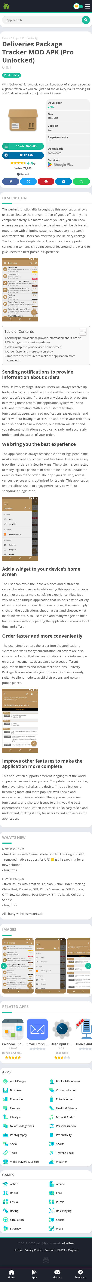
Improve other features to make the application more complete (41, 358)
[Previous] (3, 965)
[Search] (86, 20)
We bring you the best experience (28, 342)
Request (73, 1250)
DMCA (61, 1250)
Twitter (28, 181)
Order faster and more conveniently (30, 351)
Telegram (63, 181)
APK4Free (68, 1243)
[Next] (88, 965)
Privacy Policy (33, 1250)
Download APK (26, 146)
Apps (16, 38)
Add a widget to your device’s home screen (34, 347)
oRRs (51, 106)
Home (6, 38)
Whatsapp (81, 181)
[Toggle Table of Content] (80, 332)
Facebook (10, 181)
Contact (50, 1250)
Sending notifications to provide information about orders (44, 338)
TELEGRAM (26, 155)
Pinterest (46, 181)
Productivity (30, 38)
